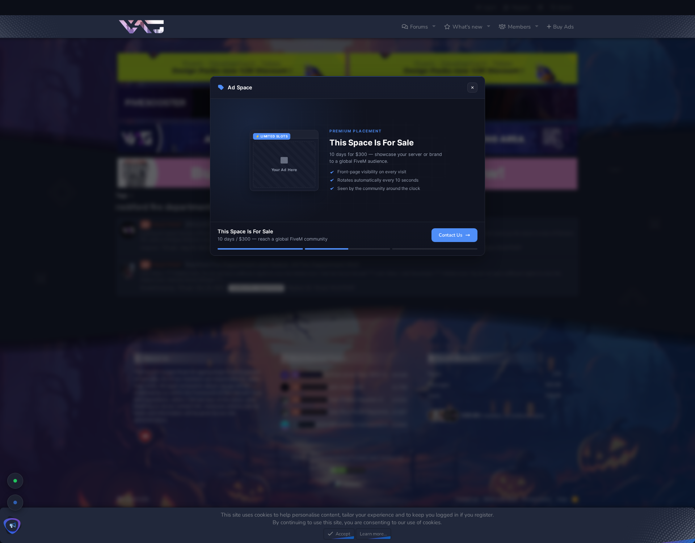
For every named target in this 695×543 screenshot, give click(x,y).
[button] (434, 26)
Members (519, 26)
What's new (467, 26)
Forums (419, 26)
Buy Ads (563, 26)
